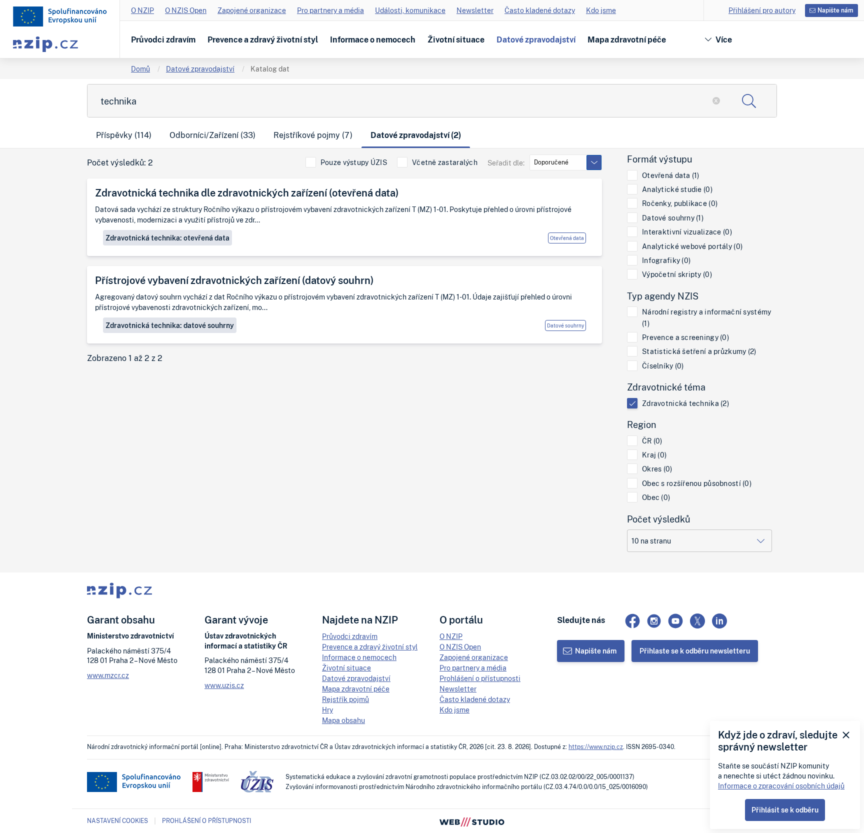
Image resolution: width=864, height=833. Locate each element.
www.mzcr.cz (108, 675)
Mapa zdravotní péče (627, 39)
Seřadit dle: (506, 162)
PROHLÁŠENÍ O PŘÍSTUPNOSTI (206, 820)
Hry (327, 710)
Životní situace (456, 39)
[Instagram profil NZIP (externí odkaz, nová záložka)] (654, 621)
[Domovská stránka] (60, 16)
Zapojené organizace (252, 10)
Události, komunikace (410, 10)
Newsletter (475, 10)
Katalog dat (270, 68)
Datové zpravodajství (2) (415, 135)
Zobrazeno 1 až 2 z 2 (124, 358)
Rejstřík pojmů (345, 699)
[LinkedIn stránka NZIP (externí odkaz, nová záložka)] (719, 621)
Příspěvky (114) (124, 135)
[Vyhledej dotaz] (749, 100)
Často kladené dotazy (539, 10)
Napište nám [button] (836, 10)
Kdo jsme (601, 10)
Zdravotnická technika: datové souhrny (170, 325)
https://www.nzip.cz (595, 746)
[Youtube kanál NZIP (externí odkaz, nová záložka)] (675, 621)
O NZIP (142, 10)
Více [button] (724, 39)
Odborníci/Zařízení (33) (213, 135)
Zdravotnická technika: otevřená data (168, 238)
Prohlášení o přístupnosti (480, 678)
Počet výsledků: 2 (120, 163)
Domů (140, 68)
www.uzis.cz (224, 685)
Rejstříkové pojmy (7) (313, 135)
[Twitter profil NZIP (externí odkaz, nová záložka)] (697, 621)
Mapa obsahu (343, 720)
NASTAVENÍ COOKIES (117, 821)
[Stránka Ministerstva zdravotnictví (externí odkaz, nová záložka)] (210, 782)
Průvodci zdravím (163, 39)
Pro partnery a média (330, 10)
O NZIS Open (185, 10)
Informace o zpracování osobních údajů (781, 786)
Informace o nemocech (373, 39)
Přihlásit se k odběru (785, 810)
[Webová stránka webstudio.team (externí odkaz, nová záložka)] (472, 821)
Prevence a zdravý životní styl (263, 39)
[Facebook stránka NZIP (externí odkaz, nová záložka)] (632, 621)
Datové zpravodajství (536, 39)
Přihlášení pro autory (762, 10)
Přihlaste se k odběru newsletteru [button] (695, 650)
